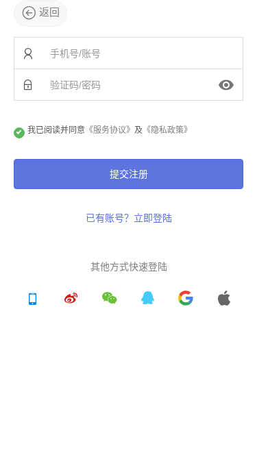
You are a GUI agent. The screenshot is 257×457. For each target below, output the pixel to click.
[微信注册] (109, 300)
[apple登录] (224, 300)
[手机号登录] (33, 300)
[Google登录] (185, 300)
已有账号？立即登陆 (129, 217)
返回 (48, 12)
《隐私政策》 (167, 130)
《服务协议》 (109, 130)
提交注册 (129, 174)
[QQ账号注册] (147, 300)
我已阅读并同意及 (109, 130)
